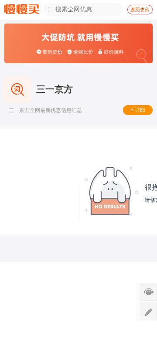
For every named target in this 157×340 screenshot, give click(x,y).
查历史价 (140, 9)
